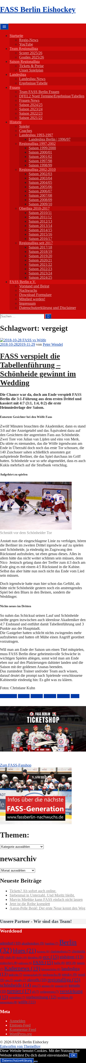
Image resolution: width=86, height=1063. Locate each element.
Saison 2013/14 (40, 226)
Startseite (16, 36)
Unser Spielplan (31, 70)
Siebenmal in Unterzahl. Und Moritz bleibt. (42, 895)
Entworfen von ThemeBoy (20, 1046)
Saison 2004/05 (40, 182)
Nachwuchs (28, 290)
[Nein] (36, 1061)
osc (9, 980)
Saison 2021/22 (31, 118)
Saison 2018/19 (40, 251)
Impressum (27, 303)
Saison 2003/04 (40, 178)
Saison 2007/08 (40, 195)
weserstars (8, 1002)
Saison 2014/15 (40, 230)
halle (59, 963)
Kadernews (22, 968)
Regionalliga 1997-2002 (37, 144)
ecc (51, 956)
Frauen (15, 87)
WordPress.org (21, 1034)
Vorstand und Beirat (34, 286)
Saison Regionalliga (25, 61)
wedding (65, 997)
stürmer (48, 986)
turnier (19, 991)
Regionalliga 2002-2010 (37, 169)
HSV (71, 963)
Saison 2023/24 (31, 109)
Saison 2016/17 (40, 239)
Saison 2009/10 (40, 204)
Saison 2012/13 (40, 221)
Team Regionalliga (24, 49)
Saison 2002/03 (40, 174)
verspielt (63, 696)
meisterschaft (32, 975)
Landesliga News (32, 79)
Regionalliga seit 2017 (36, 243)
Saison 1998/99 (40, 165)
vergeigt (37, 696)
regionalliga (64, 979)
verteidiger (17, 997)
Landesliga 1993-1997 (36, 135)
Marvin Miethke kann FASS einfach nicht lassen (46, 899)
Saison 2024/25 (31, 105)
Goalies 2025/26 (31, 57)
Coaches (25, 131)
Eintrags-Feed (20, 1025)
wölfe (75, 696)
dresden (35, 957)
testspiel (61, 986)
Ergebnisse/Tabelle (33, 83)
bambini (51, 943)
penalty (20, 980)
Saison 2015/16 (40, 234)
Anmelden (17, 1021)
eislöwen (25, 963)
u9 (35, 991)
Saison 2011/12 (40, 217)
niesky (69, 974)
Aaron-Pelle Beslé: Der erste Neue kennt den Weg (47, 908)
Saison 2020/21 (40, 260)
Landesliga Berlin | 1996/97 (49, 139)
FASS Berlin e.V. (23, 282)
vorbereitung (41, 997)
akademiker (33, 943)
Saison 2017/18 (40, 247)
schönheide (8, 696)
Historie (16, 122)
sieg (36, 985)
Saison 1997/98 (40, 161)
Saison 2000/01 (40, 152)
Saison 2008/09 (40, 200)
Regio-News (28, 40)
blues (24, 950)
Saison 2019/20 (40, 256)
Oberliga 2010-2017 (34, 208)
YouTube (26, 44)
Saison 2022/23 (31, 113)
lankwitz (15, 974)
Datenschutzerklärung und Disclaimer (47, 308)
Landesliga (18, 74)
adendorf (10, 943)
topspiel (24, 696)
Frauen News (29, 100)
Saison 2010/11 (40, 213)
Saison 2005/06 (40, 187)
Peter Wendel (53, 344)
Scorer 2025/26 (30, 53)
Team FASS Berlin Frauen (39, 92)
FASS (43, 962)
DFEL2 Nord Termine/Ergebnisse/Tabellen (51, 96)
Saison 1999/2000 (42, 148)
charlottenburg (60, 951)
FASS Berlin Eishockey (37, 9)
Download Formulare (35, 295)
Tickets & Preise (31, 66)
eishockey (8, 963)
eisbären (71, 956)
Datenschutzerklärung (17, 1060)
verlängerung (49, 991)
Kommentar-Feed (23, 1029)
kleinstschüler (50, 969)
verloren (50, 696)
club (10, 957)
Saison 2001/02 (40, 156)
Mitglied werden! (32, 299)
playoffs (37, 980)
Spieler (24, 126)
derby (21, 957)
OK (73, 1055)
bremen (43, 951)
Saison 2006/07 (40, 191)
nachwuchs (52, 974)
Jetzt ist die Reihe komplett (30, 904)
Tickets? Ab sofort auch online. (33, 891)
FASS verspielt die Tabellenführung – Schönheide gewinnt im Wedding (38, 369)
